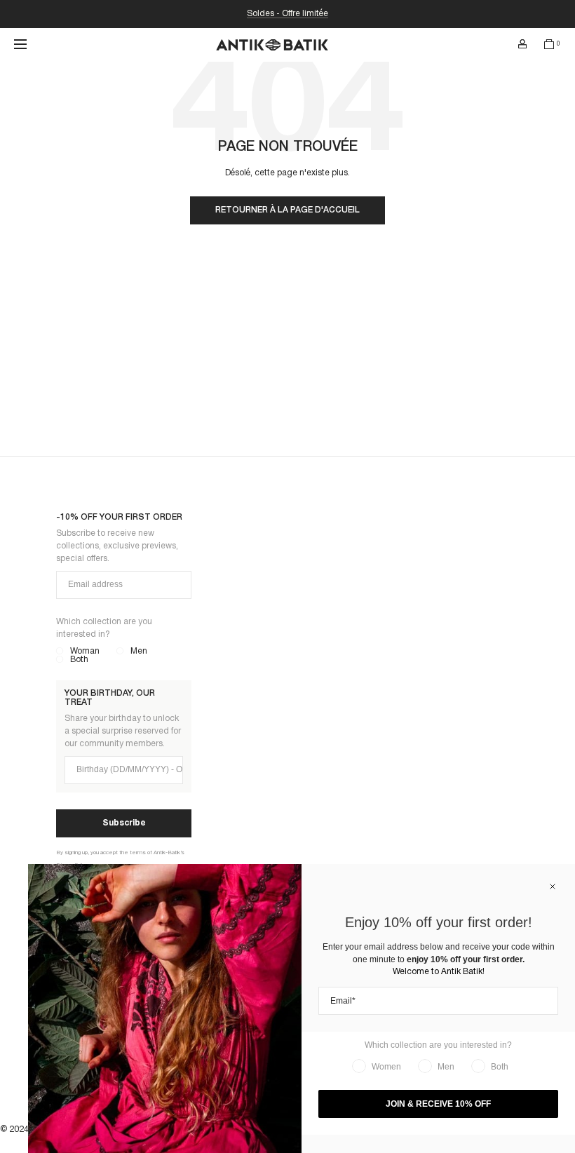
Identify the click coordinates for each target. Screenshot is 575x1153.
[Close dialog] (552, 886)
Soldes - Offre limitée (287, 14)
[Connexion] (522, 44)
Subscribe (124, 823)
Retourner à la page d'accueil (287, 210)
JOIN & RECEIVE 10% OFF (438, 1104)
